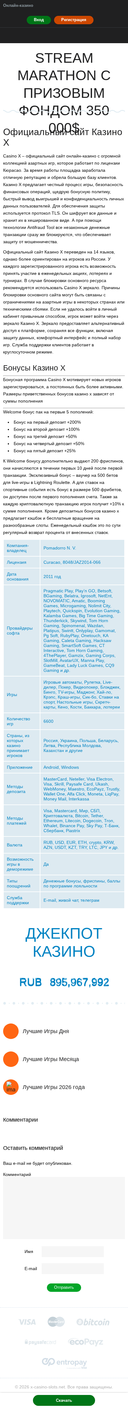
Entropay (64, 1363)
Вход (39, 19)
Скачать (64, 1400)
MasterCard (56, 1321)
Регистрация (73, 19)
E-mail (31, 1268)
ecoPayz (85, 1342)
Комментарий (17, 1174)
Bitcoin (93, 1321)
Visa (27, 1322)
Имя (29, 1251)
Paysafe (41, 1342)
